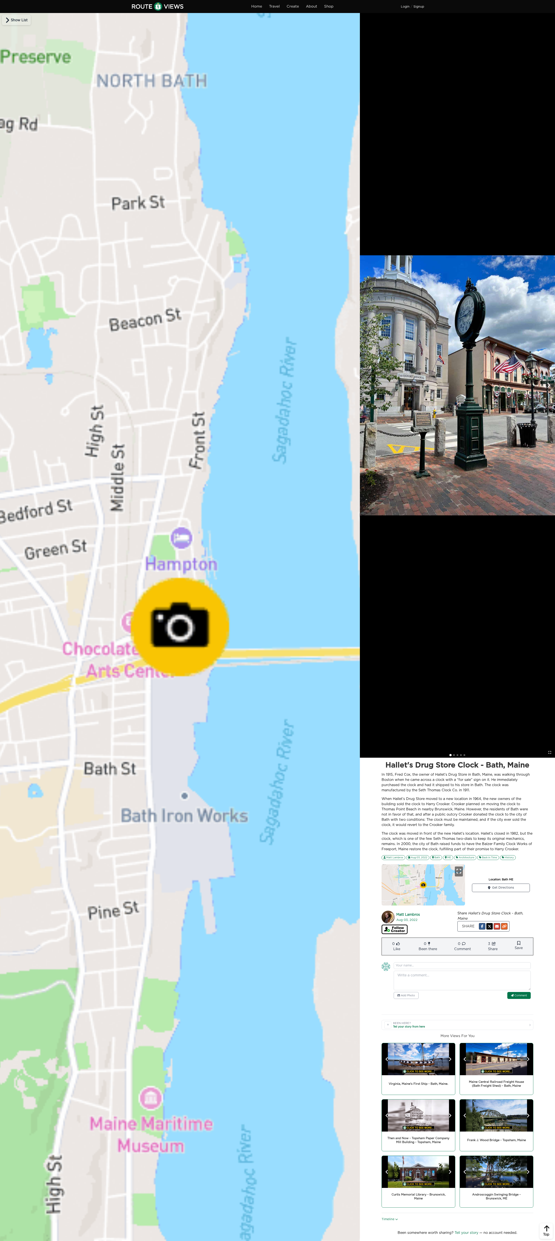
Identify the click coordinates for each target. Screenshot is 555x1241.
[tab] (450, 755)
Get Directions (503, 887)
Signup (418, 6)
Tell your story (466, 1232)
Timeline (388, 1219)
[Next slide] (548, 385)
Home (256, 6)
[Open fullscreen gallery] (549, 752)
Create (293, 6)
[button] (482, 926)
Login (405, 6)
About (311, 6)
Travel (274, 6)
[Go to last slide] (387, 1059)
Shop (328, 6)
